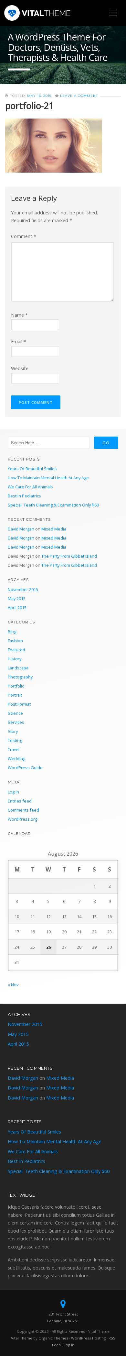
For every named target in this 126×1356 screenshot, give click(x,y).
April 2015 (17, 607)
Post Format (19, 704)
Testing (15, 740)
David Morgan (21, 529)
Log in (13, 792)
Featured (16, 650)
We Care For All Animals (30, 487)
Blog (12, 631)
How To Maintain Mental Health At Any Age (48, 478)
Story (13, 731)
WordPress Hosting (88, 1338)
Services (16, 722)
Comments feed (23, 810)
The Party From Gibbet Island (69, 556)
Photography (20, 677)
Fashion (15, 641)
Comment (23, 236)
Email (18, 341)
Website (19, 368)
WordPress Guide (25, 767)
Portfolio (16, 686)
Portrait (15, 695)
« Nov (13, 984)
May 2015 (17, 598)
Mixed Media (53, 529)
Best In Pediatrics (24, 496)
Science (15, 713)
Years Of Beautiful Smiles (32, 469)
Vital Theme (21, 1338)
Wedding (16, 758)
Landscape (18, 668)
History (14, 659)
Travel (13, 749)
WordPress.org (22, 819)
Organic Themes (53, 1338)
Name (19, 315)
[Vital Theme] (38, 13)
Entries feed (20, 801)
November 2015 (23, 589)
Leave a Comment (79, 96)
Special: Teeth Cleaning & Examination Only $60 (53, 505)
